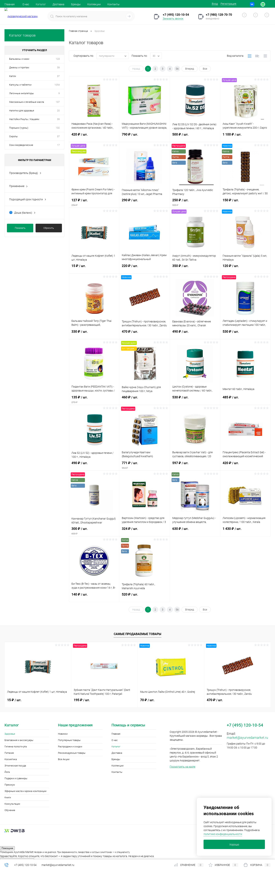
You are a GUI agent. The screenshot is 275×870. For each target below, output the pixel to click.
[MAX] (268, 4)
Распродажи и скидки (70, 746)
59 (58, 67)
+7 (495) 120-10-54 (25, 864)
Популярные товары (69, 740)
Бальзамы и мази (19, 58)
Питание (9, 752)
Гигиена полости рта (15, 746)
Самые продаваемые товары (137, 634)
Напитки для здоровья (21, 110)
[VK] (252, 4)
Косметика (10, 759)
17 (58, 145)
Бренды (76, 4)
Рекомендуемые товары (71, 752)
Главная (9, 4)
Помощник (7, 848)
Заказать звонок (173, 18)
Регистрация (228, 3)
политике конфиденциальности (223, 834)
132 (58, 127)
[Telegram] (257, 4)
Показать (20, 228)
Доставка (58, 4)
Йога (7, 772)
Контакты (113, 4)
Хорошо (234, 844)
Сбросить (48, 228)
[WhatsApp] (263, 4)
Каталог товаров (22, 35)
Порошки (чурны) (18, 127)
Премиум (9, 784)
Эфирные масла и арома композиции (25, 791)
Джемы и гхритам (19, 67)
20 (58, 110)
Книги (7, 797)
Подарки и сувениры (15, 778)
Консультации (12, 803)
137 (58, 102)
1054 (57, 84)
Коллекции (94, 4)
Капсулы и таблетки (20, 84)
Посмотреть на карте (182, 766)
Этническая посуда (15, 765)
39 (58, 119)
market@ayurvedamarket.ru (247, 738)
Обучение (9, 810)
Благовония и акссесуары (18, 740)
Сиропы (13, 136)
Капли (12, 76)
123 (58, 58)
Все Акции (63, 759)
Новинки (63, 733)
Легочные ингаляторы (21, 93)
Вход (215, 3)
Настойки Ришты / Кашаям (24, 119)
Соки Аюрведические (21, 145)
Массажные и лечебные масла (26, 102)
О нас (25, 4)
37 (58, 76)
